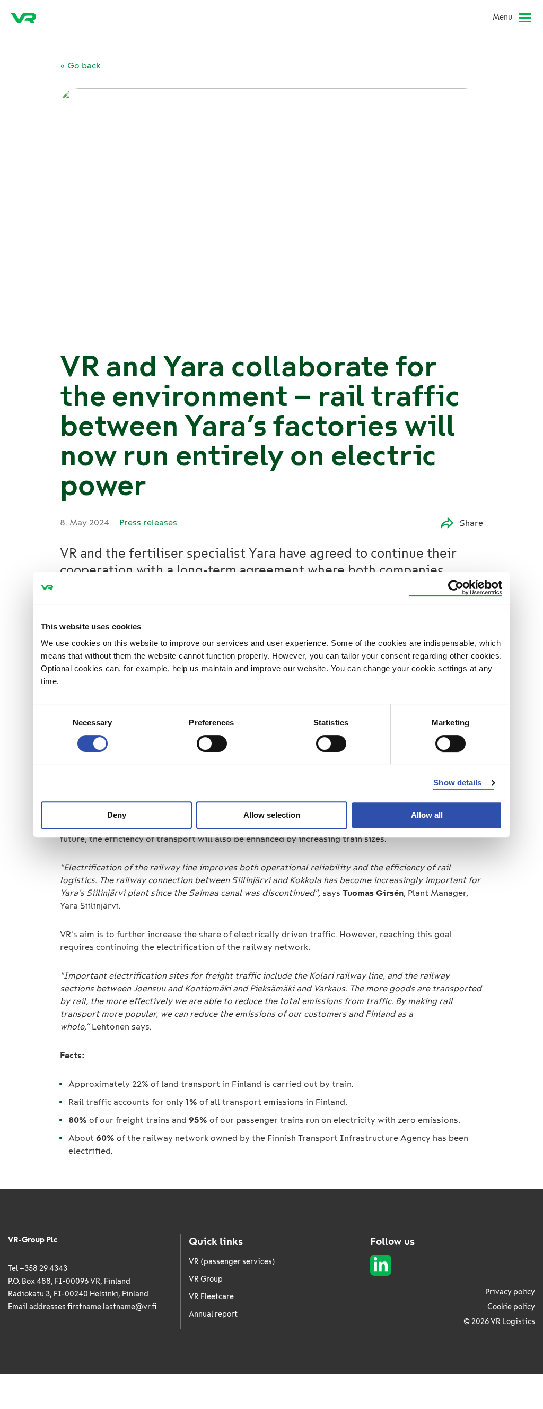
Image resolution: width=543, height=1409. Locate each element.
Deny (116, 814)
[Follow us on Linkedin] (380, 1265)
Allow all (427, 814)
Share (471, 523)
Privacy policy (510, 1291)
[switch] (212, 743)
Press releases (148, 522)
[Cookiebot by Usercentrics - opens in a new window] (455, 588)
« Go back (80, 65)
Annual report (213, 1314)
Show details (457, 782)
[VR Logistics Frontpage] (23, 17)
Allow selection (271, 814)
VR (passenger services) (232, 1261)
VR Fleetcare (211, 1296)
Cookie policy (511, 1306)
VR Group (206, 1279)
